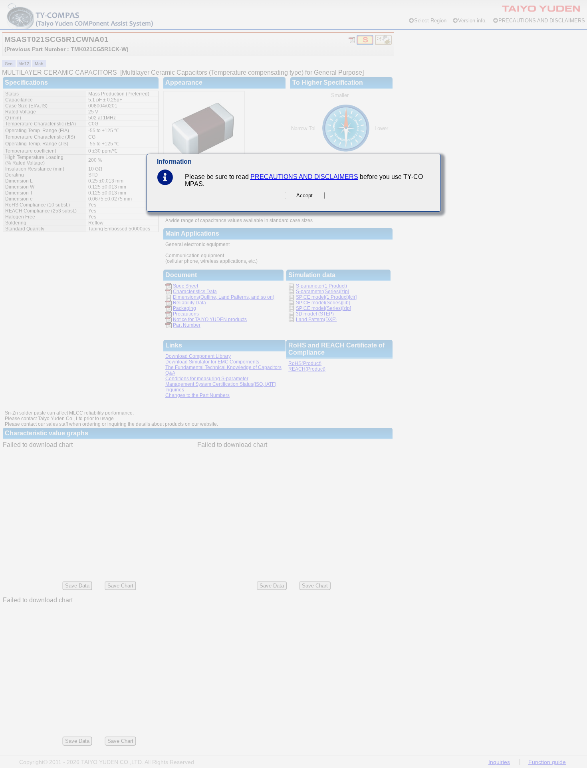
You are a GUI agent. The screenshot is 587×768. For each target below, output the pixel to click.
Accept (304, 195)
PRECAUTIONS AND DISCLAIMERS (304, 176)
